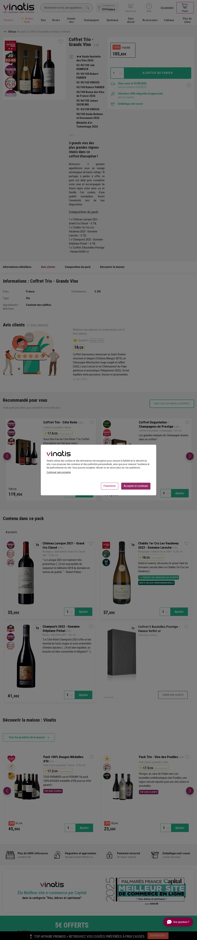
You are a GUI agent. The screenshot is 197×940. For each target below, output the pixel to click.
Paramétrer (110, 486)
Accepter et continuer (136, 486)
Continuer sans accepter (59, 472)
